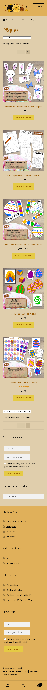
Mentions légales (14, 590)
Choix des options (23, 255)
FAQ (8, 558)
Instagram (11, 526)
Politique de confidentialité (18, 595)
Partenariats (12, 585)
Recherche (23, 685)
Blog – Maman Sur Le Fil (17, 521)
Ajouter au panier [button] (23, 117)
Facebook (10, 531)
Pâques (26, 20)
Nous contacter (13, 563)
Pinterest (10, 536)
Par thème (18, 20)
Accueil (9, 20)
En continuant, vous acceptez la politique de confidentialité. (19, 465)
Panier (36, 683)
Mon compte (8, 685)
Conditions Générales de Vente (20, 600)
